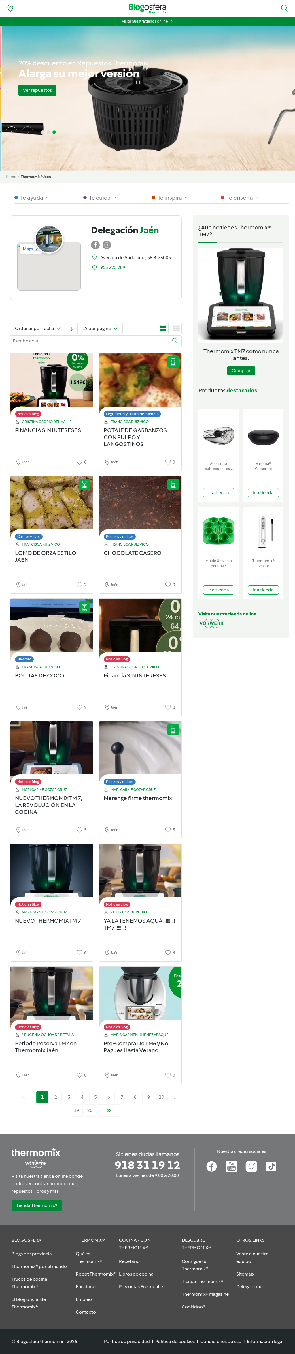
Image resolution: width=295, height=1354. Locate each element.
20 (89, 1110)
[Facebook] (211, 1166)
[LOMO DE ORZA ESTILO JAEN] (51, 509)
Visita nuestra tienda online (145, 21)
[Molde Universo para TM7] (218, 531)
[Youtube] (231, 1166)
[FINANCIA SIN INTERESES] (51, 386)
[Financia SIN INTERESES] (140, 632)
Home (11, 177)
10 (161, 1097)
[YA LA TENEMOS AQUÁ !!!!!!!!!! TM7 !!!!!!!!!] (140, 877)
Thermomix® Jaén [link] (36, 177)
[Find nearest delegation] (10, 8)
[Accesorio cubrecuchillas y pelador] (218, 434)
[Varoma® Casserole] (263, 434)
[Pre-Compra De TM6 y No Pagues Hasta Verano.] (140, 1000)
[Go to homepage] (147, 8)
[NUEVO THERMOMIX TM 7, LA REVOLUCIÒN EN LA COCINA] (51, 754)
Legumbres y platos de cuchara (132, 414)
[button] (284, 8)
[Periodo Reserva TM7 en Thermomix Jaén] (51, 1000)
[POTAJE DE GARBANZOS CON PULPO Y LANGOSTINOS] (140, 386)
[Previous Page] (23, 1097)
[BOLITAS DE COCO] (51, 632)
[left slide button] (11, 132)
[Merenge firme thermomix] (140, 754)
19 (76, 1110)
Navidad (24, 659)
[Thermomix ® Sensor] (263, 531)
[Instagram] (251, 1166)
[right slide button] (27, 132)
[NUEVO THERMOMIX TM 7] (51, 877)
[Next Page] (109, 1110)
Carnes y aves (28, 536)
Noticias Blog (28, 414)
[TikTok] (271, 1166)
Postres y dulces (119, 536)
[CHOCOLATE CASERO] (140, 509)
